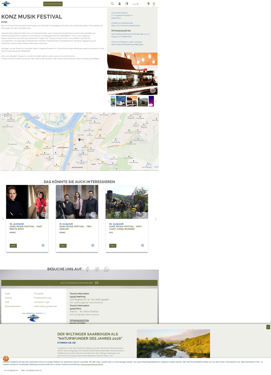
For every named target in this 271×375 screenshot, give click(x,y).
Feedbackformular (43, 298)
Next (156, 101)
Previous (109, 101)
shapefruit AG (154, 170)
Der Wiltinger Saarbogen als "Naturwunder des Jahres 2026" (90, 336)
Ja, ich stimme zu (11, 370)
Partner (8, 298)
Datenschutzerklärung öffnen (91, 364)
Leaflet (113, 170)
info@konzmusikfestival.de (122, 23)
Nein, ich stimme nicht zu (31, 370)
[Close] (268, 327)
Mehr (13, 246)
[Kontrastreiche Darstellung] (126, 4)
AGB (7, 302)
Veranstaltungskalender (45, 306)
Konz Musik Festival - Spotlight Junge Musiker (126, 227)
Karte (7, 293)
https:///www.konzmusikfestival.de (125, 25)
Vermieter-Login (42, 302)
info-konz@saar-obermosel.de (84, 314)
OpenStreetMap (126, 170)
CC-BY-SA (141, 170)
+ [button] (2, 115)
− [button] (2, 118)
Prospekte (39, 293)
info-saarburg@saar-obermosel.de (86, 302)
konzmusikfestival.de (66, 56)
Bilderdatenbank (13, 306)
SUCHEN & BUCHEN (53, 4)
